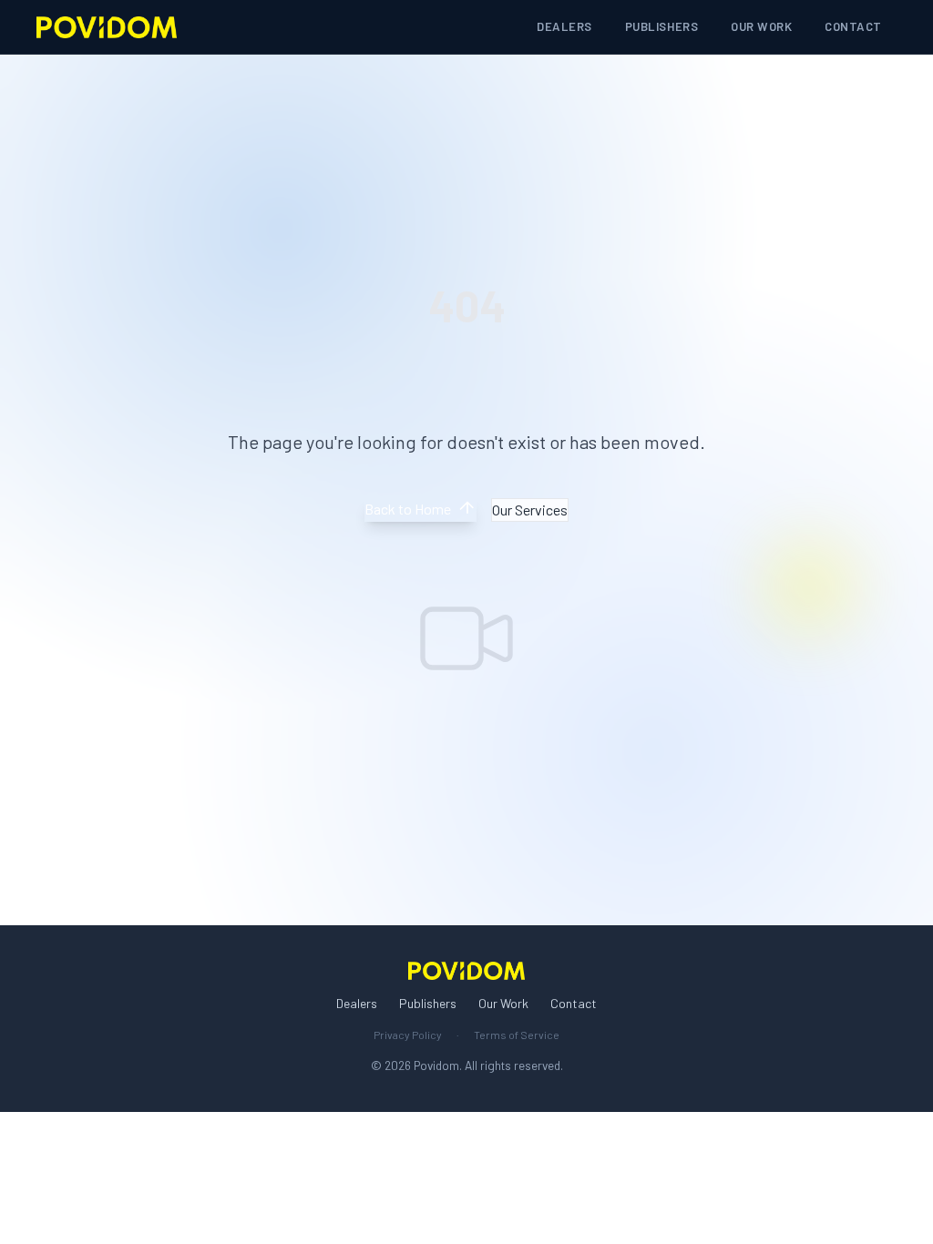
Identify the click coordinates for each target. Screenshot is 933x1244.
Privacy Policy (408, 1034)
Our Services (530, 509)
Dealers (564, 26)
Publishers (661, 26)
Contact (853, 26)
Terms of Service (516, 1034)
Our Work (761, 26)
